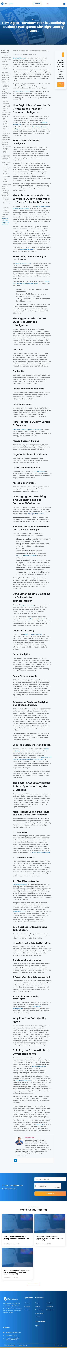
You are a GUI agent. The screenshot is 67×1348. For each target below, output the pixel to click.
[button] (64, 3)
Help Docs (49, 1303)
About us (27, 1303)
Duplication (6, 103)
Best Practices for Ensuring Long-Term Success (6, 208)
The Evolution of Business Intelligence (7, 68)
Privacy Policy (23, 1345)
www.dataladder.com (21, 1156)
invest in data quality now (41, 853)
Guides (37, 1317)
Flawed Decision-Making (5, 120)
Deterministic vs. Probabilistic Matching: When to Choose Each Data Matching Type (49, 1238)
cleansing (30, 605)
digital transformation (23, 91)
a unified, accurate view (35, 619)
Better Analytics (7, 168)
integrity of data (19, 911)
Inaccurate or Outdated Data (6, 106)
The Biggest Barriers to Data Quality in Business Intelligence (6, 95)
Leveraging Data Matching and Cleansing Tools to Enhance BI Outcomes (6, 140)
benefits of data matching (32, 634)
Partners (27, 1306)
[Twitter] (58, 1345)
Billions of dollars (19, 58)
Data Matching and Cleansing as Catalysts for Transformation (6, 158)
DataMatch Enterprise (23, 1080)
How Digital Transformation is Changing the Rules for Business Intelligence (6, 60)
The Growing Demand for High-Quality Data (6, 87)
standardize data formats (26, 555)
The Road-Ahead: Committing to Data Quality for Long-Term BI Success (6, 191)
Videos (37, 1306)
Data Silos (5, 101)
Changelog (49, 1306)
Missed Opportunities (6, 132)
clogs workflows (39, 471)
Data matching (18, 605)
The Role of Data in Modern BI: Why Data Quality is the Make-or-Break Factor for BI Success (6, 77)
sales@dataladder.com (13, 1332)
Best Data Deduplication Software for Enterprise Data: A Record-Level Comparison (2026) (17, 1272)
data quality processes (36, 514)
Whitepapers (39, 1313)
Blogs (37, 1303)
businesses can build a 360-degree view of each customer (32, 758)
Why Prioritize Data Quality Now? (6, 214)
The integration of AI (20, 885)
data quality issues (26, 249)
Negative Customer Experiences (6, 125)
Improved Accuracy (5, 165)
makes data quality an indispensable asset (31, 282)
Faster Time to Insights (6, 170)
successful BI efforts (39, 1066)
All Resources (50, 1310)
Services (27, 1310)
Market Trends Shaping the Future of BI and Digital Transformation (7, 201)
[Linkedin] (15, 1160)
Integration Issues (5, 109)
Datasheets (39, 1310)
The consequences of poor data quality (27, 429)
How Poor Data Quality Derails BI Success (6, 114)
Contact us (39, 1124)
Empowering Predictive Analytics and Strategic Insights (6, 176)
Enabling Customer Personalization (7, 183)
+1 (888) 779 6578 (11, 1335)
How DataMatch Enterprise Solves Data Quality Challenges (7, 149)
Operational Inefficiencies (6, 129)
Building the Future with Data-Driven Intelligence (5, 221)
